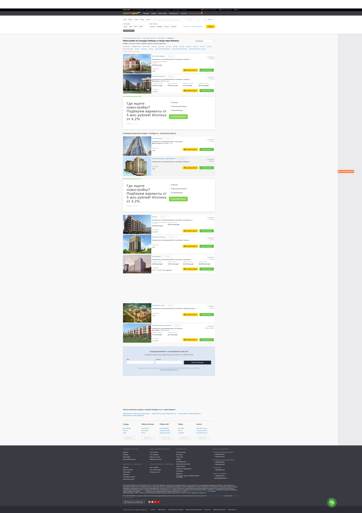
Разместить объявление (135, 502)
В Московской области (179, 106)
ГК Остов (211, 59)
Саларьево (157, 330)
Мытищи (125, 430)
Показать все (129, 438)
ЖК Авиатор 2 (156, 256)
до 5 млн (182, 46)
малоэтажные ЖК (128, 49)
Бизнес (167, 26)
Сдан (125, 26)
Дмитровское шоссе (202, 428)
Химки (124, 433)
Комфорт (160, 26)
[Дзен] (158, 502)
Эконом (152, 26)
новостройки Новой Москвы (179, 49)
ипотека (137, 49)
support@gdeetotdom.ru (220, 478)
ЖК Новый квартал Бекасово (161, 325)
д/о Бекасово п (179, 328)
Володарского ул (187, 220)
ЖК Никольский (157, 138)
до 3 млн (175, 46)
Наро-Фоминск (179, 59)
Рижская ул (186, 240)
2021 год (202, 46)
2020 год (195, 46)
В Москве (174, 102)
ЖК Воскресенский (158, 76)
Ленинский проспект (202, 430)
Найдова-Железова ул (189, 308)
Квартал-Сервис (209, 328)
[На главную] (132, 13)
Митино (143, 433)
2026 (130, 26)
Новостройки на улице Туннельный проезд (136, 413)
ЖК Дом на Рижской (158, 237)
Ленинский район (164, 428)
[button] (149, 63)
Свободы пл (186, 59)
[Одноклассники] (152, 502)
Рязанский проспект (202, 433)
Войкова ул (186, 161)
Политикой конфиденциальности (169, 370)
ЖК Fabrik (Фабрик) (158, 56)
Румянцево (157, 81)
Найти (211, 26)
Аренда (153, 13)
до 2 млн (168, 46)
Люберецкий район (165, 430)
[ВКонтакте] (149, 502)
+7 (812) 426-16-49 (219, 464)
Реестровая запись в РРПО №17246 (197, 491)
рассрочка (144, 49)
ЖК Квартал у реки (158, 305)
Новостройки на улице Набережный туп (164, 413)
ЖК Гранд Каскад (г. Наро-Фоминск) (163, 158)
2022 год (209, 46)
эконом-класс (126, 46)
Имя (128, 359)
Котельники (181, 428)
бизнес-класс (146, 46)
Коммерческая (173, 13)
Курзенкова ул (187, 259)
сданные (188, 46)
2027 (135, 26)
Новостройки (162, 13)
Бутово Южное (145, 428)
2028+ (141, 26)
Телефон (158, 359)
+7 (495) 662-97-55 (219, 454)
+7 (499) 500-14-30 (219, 470)
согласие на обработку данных (215, 496)
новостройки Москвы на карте (197, 49)
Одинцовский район (165, 433)
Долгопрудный (127, 428)
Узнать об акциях (197, 362)
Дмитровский (144, 430)
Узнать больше (206, 70)
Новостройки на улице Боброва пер (190, 413)
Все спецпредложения (346, 171)
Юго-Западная (158, 143)
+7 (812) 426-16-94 (219, 456)
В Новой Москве (177, 110)
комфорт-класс (136, 46)
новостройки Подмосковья (162, 49)
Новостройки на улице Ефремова (133, 415)
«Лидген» (142, 491)
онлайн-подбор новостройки (131, 51)
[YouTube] (155, 502)
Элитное (173, 26)
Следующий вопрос (178, 116)
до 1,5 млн (161, 46)
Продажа (146, 13)
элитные (154, 46)
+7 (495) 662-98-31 (219, 462)
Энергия (211, 308)
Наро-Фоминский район (167, 59)
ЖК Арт (154, 217)
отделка (151, 49)
